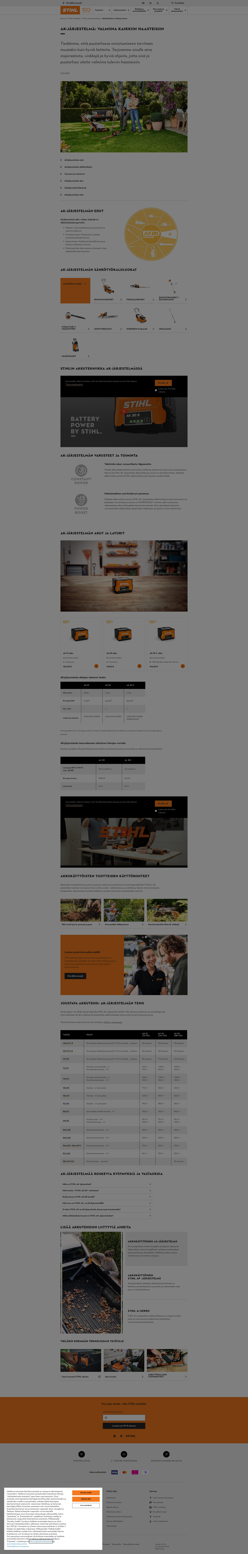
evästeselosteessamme (17, 1544)
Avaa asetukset (86, 1505)
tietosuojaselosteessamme (41, 1541)
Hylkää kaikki (86, 1499)
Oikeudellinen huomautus (18, 1546)
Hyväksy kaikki (86, 1493)
